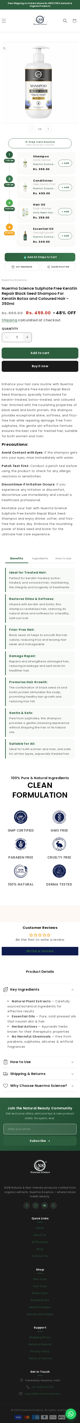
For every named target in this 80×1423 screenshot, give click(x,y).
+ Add (65, 163)
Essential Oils (40, 1300)
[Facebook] (26, 1205)
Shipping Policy (40, 1337)
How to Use (63, 558)
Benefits (16, 558)
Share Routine (60, 266)
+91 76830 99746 (43, 1387)
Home (40, 1228)
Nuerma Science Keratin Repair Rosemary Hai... (44, 188)
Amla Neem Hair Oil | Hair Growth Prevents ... (44, 212)
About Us (40, 1235)
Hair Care (40, 1286)
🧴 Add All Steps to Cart (40, 257)
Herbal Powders (40, 1307)
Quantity (10, 329)
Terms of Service (40, 1358)
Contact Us (40, 1256)
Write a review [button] (40, 951)
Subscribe (38, 1141)
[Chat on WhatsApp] (70, 1414)
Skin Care (40, 1279)
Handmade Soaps (40, 1314)
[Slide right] (48, 129)
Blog (40, 1249)
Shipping (9, 320)
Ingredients (40, 558)
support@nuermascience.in (43, 1393)
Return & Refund (40, 1344)
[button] (65, 20)
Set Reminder (24, 266)
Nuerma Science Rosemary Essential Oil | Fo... (44, 236)
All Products (40, 1242)
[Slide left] (32, 129)
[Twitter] (53, 1205)
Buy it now (40, 366)
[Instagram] (35, 1205)
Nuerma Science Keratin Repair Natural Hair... (44, 164)
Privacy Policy (39, 1351)
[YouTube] (44, 1205)
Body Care (39, 1293)
